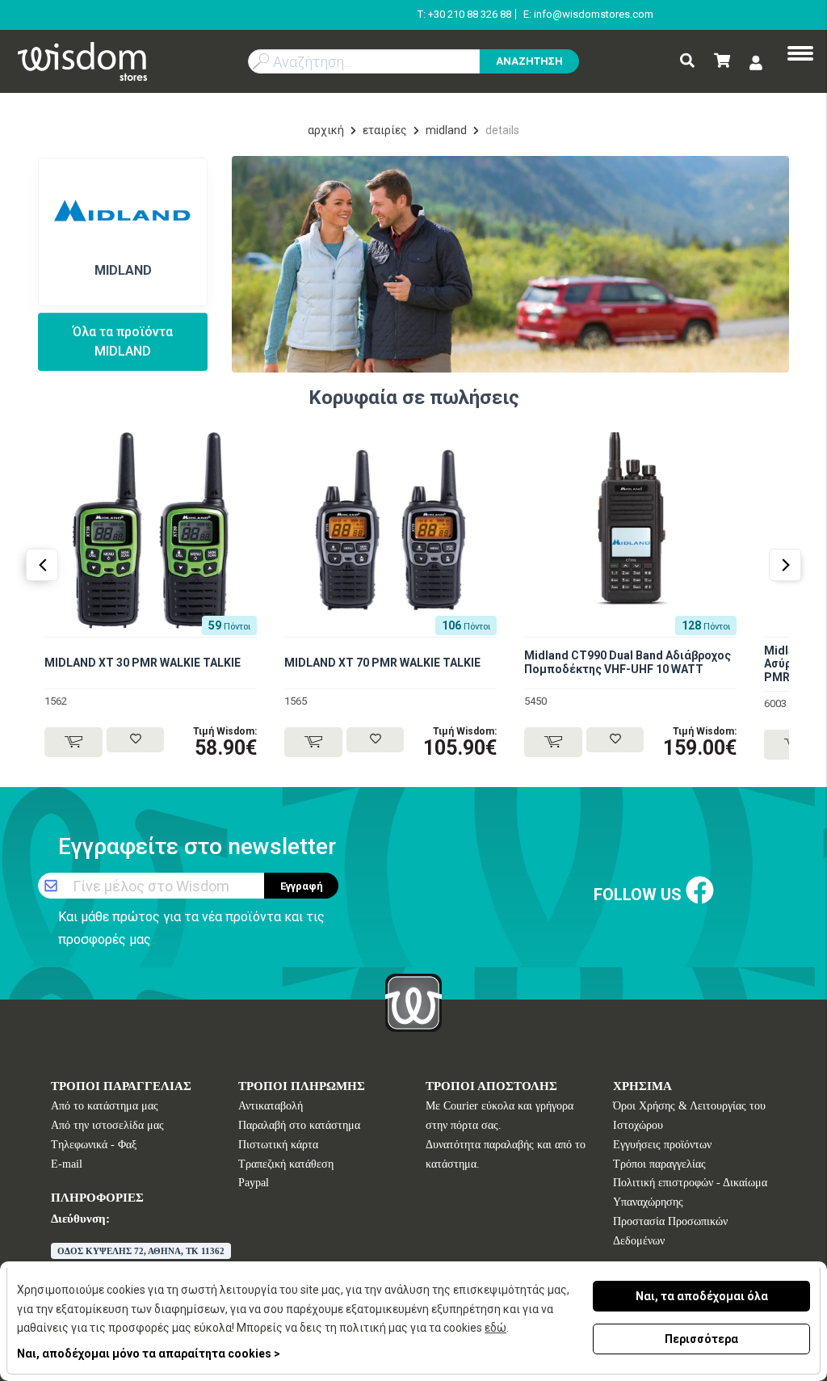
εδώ (495, 1327)
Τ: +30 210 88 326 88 (464, 14)
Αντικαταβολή (270, 1106)
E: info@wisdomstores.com (588, 14)
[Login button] (755, 63)
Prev (42, 565)
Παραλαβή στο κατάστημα (299, 1125)
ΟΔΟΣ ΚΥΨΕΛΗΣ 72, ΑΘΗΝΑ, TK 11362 (141, 1251)
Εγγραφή (301, 886)
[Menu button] (800, 54)
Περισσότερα (701, 1339)
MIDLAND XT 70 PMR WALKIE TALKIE (382, 662)
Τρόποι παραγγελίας (659, 1164)
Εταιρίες (385, 130)
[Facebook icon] (700, 890)
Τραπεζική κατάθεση (286, 1164)
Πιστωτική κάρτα (278, 1145)
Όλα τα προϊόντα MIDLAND (123, 341)
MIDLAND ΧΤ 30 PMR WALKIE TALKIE (142, 662)
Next (785, 565)
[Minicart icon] (722, 61)
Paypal (253, 1183)
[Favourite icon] (136, 739)
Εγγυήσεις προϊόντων (662, 1145)
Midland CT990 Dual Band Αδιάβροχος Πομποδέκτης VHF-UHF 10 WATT (627, 662)
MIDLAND (446, 130)
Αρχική (326, 130)
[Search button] (687, 61)
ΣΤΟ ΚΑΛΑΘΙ (73, 742)
